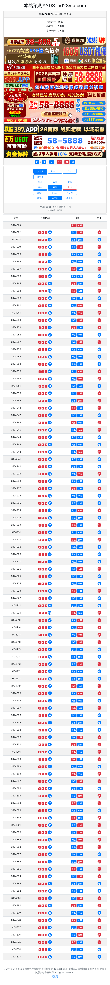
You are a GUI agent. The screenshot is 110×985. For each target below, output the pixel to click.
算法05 (55, 198)
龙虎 (70, 187)
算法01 (40, 192)
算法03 (69, 192)
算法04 (40, 198)
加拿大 (40, 171)
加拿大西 (55, 171)
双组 (55, 187)
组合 (40, 182)
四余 (40, 187)
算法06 (69, 198)
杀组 (55, 182)
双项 (70, 182)
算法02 (55, 192)
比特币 (40, 176)
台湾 (70, 171)
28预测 (54, 976)
